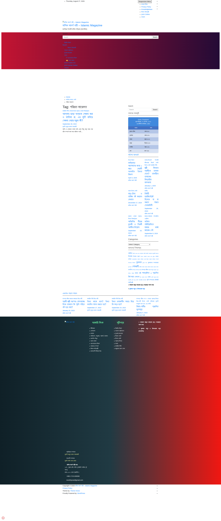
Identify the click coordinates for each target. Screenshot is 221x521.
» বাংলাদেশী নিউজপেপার (95, 351)
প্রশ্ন (65, 55)
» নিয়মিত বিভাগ (118, 328)
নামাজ (133, 273)
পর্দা (151, 273)
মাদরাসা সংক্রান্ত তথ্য (69, 63)
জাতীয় (146, 191)
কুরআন (139, 262)
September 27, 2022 (94, 308)
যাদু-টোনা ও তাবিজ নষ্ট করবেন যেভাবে (135, 196)
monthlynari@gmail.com (74, 480)
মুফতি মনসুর (133, 279)
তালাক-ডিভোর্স (148, 160)
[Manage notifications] (3, 518)
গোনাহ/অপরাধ (72, 111)
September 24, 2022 (119, 308)
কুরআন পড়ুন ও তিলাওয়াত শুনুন (137, 289)
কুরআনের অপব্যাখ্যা (153, 262)
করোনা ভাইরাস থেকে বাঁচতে (143, 259)
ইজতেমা (157, 253)
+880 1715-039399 (73, 476)
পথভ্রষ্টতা (145, 273)
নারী (140, 273)
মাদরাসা (143, 17)
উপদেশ (142, 256)
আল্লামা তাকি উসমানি (144, 253)
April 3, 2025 (132, 178)
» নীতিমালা (92, 328)
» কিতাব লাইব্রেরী (93, 348)
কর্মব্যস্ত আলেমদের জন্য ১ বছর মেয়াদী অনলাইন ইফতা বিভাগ (135, 168)
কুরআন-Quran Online (70, 65)
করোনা (145, 256)
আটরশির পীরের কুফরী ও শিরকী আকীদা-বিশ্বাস (135, 224)
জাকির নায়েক (141, 266)
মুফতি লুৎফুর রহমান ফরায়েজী (70, 126)
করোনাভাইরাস (134, 259)
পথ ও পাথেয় (147, 298)
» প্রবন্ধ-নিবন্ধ (118, 341)
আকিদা (130, 253)
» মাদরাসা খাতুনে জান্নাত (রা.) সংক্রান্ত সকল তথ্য (141, 285)
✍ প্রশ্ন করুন (70, 60)
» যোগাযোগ (92, 331)
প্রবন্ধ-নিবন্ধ (155, 298)
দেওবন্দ (157, 269)
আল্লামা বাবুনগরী (152, 253)
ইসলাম (130, 256)
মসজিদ (149, 277)
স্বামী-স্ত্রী (130, 282)
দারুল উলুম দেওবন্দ (152, 269)
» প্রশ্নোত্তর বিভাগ (94, 343)
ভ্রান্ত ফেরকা (79, 111)
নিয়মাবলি (65, 45)
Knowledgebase (146, 9)
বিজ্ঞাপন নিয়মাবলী (71, 48)
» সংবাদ (116, 343)
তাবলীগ (130, 269)
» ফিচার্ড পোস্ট (117, 336)
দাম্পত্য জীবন (145, 269)
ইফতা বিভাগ (131, 160)
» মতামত (91, 333)
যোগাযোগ (66, 68)
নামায (136, 273)
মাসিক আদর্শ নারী (132, 180)
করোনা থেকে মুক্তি (151, 256)
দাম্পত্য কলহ (138, 269)
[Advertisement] (110, 83)
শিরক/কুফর (86, 111)
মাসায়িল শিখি (66, 111)
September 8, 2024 (151, 233)
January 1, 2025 (150, 186)
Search (65, 33)
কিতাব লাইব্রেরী (145, 12)
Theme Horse (75, 491)
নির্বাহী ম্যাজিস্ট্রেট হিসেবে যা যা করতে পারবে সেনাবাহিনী (151, 199)
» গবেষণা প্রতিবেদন (119, 331)
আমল (129, 191)
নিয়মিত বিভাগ (67, 42)
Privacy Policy (146, 7)
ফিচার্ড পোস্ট (154, 162)
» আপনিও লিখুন (93, 338)
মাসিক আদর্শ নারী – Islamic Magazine (82, 25)
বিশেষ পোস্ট (147, 165)
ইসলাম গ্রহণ (136, 256)
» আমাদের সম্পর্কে (93, 346)
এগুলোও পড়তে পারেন (70, 293)
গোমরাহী (135, 266)
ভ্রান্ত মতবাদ (144, 277)
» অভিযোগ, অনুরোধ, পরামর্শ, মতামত (98, 336)
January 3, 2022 (142, 313)
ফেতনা (137, 276)
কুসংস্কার (129, 266)
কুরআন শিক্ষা (145, 262)
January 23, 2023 (69, 310)
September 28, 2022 (70, 124)
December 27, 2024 (135, 203)
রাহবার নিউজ (144, 4)
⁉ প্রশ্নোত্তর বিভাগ (71, 58)
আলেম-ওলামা (137, 253)
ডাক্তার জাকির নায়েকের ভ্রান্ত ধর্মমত (151, 266)
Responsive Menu (145, 1)
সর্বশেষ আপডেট (133, 155)
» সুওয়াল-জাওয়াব (118, 333)
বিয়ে (140, 277)
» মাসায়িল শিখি (117, 346)
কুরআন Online (145, 14)
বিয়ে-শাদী (80, 298)
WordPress (81, 493)
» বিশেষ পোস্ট (117, 338)
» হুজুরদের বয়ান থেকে (119, 348)
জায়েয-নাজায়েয (148, 216)
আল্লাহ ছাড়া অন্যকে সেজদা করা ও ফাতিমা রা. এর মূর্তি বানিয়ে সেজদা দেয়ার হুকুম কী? (78, 117)
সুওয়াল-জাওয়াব (68, 53)
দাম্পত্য (133, 269)
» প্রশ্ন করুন (92, 341)
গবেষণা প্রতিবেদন (68, 50)
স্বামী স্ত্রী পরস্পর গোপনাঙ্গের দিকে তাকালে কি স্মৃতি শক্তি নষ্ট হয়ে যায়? (74, 304)
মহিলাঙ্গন (152, 301)
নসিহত (129, 273)
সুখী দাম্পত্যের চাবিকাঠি (152, 280)
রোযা (137, 280)
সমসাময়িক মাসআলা (142, 280)
